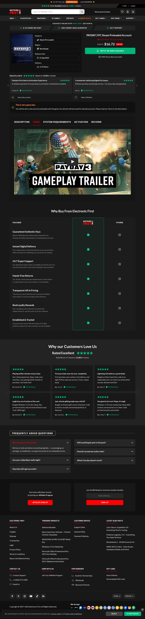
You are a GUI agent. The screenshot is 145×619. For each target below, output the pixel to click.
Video (36, 122)
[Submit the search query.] (82, 11)
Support (130, 18)
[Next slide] (137, 85)
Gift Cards (100, 18)
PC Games (56, 18)
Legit (11, 545)
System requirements (57, 122)
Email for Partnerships (83, 575)
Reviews (96, 122)
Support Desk (79, 527)
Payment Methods (81, 536)
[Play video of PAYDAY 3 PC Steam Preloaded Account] (72, 161)
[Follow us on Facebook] (12, 596)
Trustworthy (14, 540)
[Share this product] (12, 97)
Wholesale (79, 580)
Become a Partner (82, 585)
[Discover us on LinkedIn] (43, 596)
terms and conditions (73, 614)
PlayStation (25, 18)
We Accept (75, 604)
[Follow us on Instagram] (24, 596)
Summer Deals (84, 18)
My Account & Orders (102, 12)
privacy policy (56, 614)
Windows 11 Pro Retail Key (52, 547)
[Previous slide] (7, 392)
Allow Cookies (133, 614)
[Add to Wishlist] (122, 11)
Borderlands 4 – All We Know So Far (120, 542)
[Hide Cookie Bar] (142, 609)
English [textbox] (133, 6)
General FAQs (79, 532)
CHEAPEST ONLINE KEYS (71, 23)
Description (21, 122)
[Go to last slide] (8, 85)
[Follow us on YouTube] (30, 596)
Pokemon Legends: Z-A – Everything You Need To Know (120, 536)
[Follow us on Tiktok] (37, 596)
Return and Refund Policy (20, 558)
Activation (81, 122)
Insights (13, 532)
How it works (111, 575)
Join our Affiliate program (52, 575)
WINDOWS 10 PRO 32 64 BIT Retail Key (56, 540)
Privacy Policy (15, 549)
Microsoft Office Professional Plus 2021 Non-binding (55, 552)
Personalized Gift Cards (115, 579)
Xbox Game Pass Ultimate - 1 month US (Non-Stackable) (56, 533)
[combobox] (124, 6)
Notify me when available (112, 51)
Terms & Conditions (17, 554)
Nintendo (41, 18)
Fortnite (70, 18)
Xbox (12, 18)
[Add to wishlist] (76, 97)
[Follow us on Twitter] (18, 596)
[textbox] (124, 6)
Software (115, 18)
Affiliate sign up (40, 502)
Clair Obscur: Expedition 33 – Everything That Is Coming (117, 528)
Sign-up (104, 502)
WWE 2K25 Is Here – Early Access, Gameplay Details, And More (119, 548)
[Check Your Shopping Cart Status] (133, 11)
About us (13, 527)
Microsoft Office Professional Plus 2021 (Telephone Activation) (55, 560)
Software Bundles (49, 527)
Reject (114, 614)
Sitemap (13, 536)
